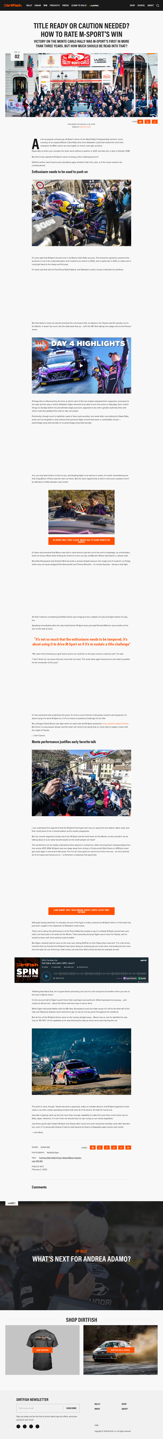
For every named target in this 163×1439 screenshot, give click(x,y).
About (151, 5)
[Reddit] (121, 1147)
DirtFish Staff (85, 127)
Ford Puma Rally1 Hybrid (47, 1157)
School (141, 5)
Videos (65, 5)
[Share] (93, 1147)
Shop (132, 5)
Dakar (38, 5)
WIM (45, 5)
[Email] (128, 1147)
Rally (29, 5)
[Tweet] (100, 1147)
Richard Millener (68, 1157)
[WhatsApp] (107, 1147)
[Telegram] (114, 1147)
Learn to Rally (79, 5)
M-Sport (59, 1157)
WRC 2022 (39, 1161)
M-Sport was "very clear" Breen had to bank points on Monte (81, 541)
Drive (97, 1408)
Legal (96, 1425)
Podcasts (55, 5)
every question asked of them (115, 723)
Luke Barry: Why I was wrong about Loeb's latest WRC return (81, 911)
